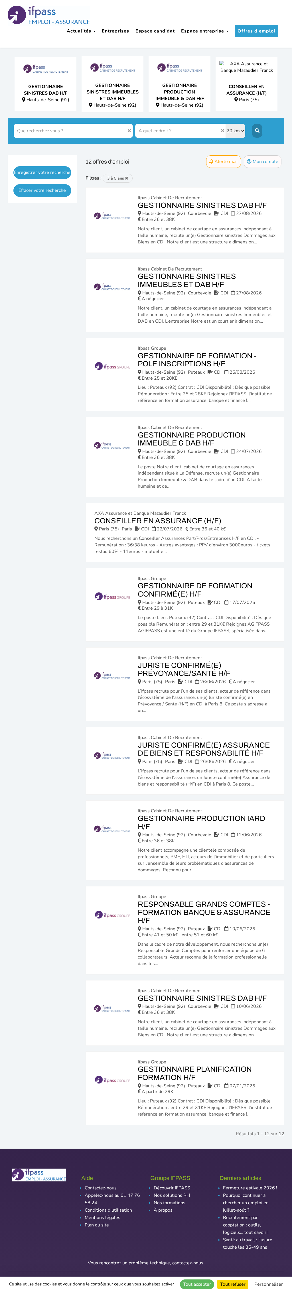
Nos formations (169, 1203)
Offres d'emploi (256, 31)
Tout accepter (197, 1284)
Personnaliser (268, 1284)
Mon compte (265, 161)
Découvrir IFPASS (172, 1188)
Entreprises (115, 31)
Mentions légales (102, 1217)
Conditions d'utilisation (108, 1210)
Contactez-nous (101, 1188)
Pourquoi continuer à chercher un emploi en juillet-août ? (246, 1202)
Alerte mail (225, 161)
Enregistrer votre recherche (42, 172)
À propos (163, 1210)
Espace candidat (155, 31)
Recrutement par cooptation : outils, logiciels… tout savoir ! (246, 1225)
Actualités (80, 31)
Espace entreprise (203, 31)
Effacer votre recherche (42, 190)
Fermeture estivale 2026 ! (250, 1188)
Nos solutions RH (172, 1195)
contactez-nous (187, 1263)
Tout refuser (233, 1284)
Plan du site (97, 1225)
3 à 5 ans (116, 178)
